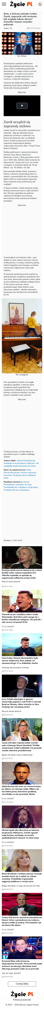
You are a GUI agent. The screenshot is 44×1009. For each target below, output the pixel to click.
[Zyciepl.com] (21, 4)
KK (11, 28)
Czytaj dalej (22, 984)
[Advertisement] (22, 230)
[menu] (4, 4)
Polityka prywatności (22, 1000)
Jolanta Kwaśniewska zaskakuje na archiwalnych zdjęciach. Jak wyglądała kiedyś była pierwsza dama (21, 463)
